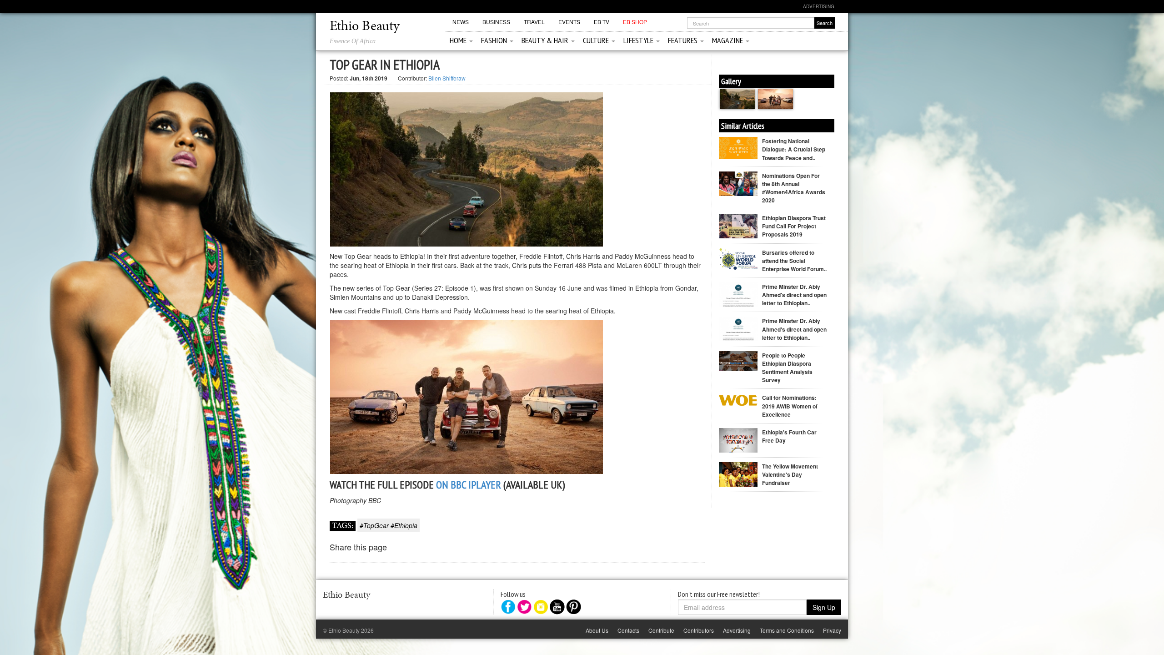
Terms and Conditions (787, 630)
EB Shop (635, 21)
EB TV (601, 21)
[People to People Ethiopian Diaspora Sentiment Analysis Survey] (738, 359)
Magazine (728, 40)
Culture (597, 40)
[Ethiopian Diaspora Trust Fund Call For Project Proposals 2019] (738, 229)
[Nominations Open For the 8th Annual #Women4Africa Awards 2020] (738, 189)
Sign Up (824, 607)
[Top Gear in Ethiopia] (738, 98)
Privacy (832, 630)
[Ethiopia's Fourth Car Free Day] (738, 446)
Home (459, 40)
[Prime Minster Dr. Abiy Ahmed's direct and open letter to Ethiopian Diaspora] (738, 306)
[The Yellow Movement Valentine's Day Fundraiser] (738, 474)
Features (683, 40)
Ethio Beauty (365, 27)
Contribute (661, 630)
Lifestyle (639, 40)
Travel (534, 21)
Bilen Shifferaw (447, 78)
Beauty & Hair (546, 40)
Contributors (698, 630)
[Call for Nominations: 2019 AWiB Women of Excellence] (738, 399)
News (460, 21)
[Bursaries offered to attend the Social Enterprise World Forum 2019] (738, 258)
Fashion (495, 40)
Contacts (628, 630)
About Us (597, 630)
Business (496, 21)
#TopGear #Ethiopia (388, 525)
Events (569, 21)
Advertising (818, 6)
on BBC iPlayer (468, 485)
